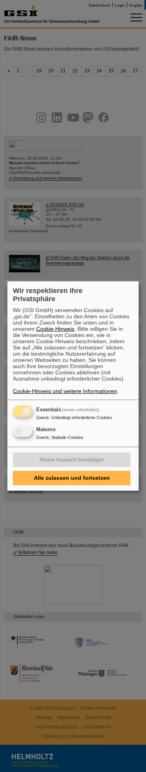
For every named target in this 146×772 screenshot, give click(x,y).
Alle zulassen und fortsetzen (72, 478)
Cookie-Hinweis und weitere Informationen (65, 391)
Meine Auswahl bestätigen (72, 459)
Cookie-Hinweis (55, 329)
